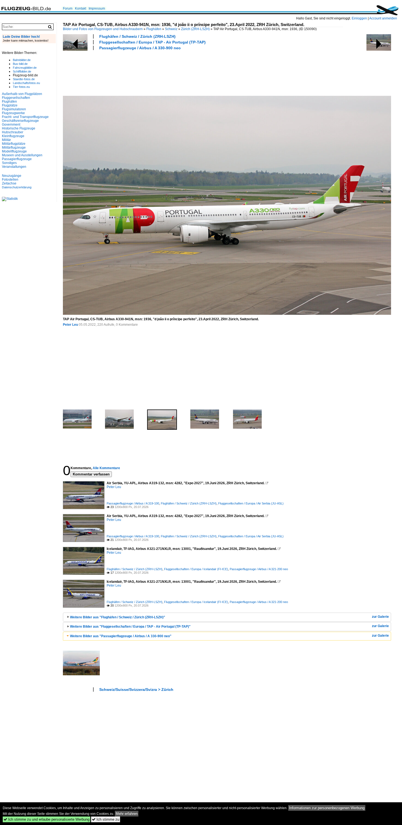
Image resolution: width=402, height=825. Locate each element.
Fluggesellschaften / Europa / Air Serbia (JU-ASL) (251, 503)
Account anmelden (383, 18)
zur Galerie (380, 617)
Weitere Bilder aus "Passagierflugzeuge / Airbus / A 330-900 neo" (120, 636)
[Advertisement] (162, 72)
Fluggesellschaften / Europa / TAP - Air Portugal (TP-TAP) (152, 42)
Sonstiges (9, 163)
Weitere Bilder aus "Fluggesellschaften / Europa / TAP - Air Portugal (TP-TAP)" (130, 626)
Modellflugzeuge (14, 151)
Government (11, 124)
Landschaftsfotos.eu (26, 83)
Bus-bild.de (20, 63)
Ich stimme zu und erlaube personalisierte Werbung (46, 819)
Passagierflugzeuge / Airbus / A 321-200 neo (259, 569)
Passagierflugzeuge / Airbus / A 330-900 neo (140, 48)
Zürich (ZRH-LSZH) (195, 29)
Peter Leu (70, 325)
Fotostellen (10, 179)
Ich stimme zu (105, 819)
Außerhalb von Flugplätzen (22, 94)
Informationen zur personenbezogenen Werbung (327, 808)
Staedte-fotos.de (24, 79)
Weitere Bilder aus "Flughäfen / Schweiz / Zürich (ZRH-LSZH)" (117, 617)
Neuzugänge (11, 176)
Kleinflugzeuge (13, 136)
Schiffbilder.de (22, 71)
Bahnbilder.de (22, 60)
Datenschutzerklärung (16, 187)
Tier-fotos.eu (21, 86)
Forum (67, 8)
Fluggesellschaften (16, 98)
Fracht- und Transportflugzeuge (25, 117)
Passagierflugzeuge (17, 159)
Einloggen (359, 18)
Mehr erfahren (127, 814)
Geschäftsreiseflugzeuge (20, 121)
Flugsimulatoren (14, 109)
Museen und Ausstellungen (22, 155)
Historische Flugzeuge (18, 128)
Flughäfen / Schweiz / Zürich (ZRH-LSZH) (137, 36)
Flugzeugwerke (13, 113)
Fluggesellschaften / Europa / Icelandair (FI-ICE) (196, 569)
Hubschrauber (12, 132)
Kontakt (80, 8)
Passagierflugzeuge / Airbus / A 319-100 (133, 503)
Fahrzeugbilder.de (25, 67)
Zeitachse (9, 183)
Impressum (97, 8)
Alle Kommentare (106, 468)
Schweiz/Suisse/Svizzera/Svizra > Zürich (136, 689)
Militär (6, 140)
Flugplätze (10, 105)
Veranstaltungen (14, 167)
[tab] (227, 617)
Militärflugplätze (13, 144)
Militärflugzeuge (14, 147)
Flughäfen (153, 29)
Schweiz (171, 29)
